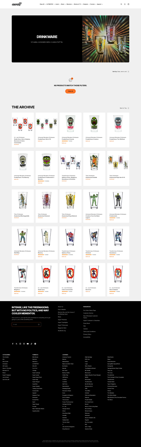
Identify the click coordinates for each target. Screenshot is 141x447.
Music (62, 4)
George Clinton (66, 408)
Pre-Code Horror (89, 402)
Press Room (86, 323)
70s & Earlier (6, 357)
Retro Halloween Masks (38, 408)
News (59, 317)
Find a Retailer (62, 309)
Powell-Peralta (88, 399)
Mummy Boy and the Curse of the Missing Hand (66, 313)
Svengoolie (110, 366)
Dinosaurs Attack (66, 390)
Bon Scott (64, 370)
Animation (5, 363)
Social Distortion (111, 361)
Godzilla (64, 415)
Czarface (64, 381)
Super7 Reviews (62, 319)
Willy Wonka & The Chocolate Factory (116, 397)
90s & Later (5, 361)
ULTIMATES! (49, 4)
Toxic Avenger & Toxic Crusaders (115, 377)
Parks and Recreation (90, 395)
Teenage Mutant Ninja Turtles (114, 368)
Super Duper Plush (37, 377)
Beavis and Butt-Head (67, 363)
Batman (64, 359)
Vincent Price (110, 388)
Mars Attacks (88, 366)
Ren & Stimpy (88, 408)
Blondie (64, 368)
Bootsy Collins (66, 372)
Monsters (69, 4)
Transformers (110, 379)
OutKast (87, 393)
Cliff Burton (65, 377)
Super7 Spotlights (63, 322)
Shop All (42, 4)
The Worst (110, 399)
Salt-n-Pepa (88, 426)
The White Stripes (111, 395)
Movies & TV (77, 4)
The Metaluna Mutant (90, 368)
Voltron (109, 390)
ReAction (34, 359)
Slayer (108, 359)
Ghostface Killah (66, 413)
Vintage (34, 370)
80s (3, 359)
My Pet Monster (89, 384)
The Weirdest (110, 393)
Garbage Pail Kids (66, 404)
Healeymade (65, 419)
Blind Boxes (35, 357)
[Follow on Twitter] (16, 344)
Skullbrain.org (62, 330)
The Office (87, 390)
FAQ (84, 326)
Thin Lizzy (110, 372)
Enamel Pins (35, 399)
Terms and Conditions (89, 331)
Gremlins (64, 417)
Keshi (33, 402)
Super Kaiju (35, 379)
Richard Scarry (88, 411)
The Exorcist (65, 399)
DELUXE (34, 366)
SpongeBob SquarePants (113, 363)
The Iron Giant (66, 422)
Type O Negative (111, 384)
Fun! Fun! (34, 368)
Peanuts (87, 397)
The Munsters (88, 381)
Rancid (86, 404)
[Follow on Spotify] (35, 344)
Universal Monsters (112, 386)
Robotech (87, 415)
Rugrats (87, 419)
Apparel (99, 4)
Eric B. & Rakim (66, 397)
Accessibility (86, 337)
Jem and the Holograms (68, 426)
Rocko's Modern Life (90, 417)
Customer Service (88, 313)
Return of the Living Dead (91, 406)
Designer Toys (36, 395)
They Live (109, 370)
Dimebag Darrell (66, 388)
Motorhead (87, 379)
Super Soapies (36, 386)
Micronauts (88, 372)
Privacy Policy (87, 334)
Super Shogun (36, 381)
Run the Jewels (89, 422)
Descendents (65, 386)
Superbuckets (35, 411)
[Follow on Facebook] (13, 344)
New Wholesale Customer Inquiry (90, 317)
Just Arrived (6, 377)
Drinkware (34, 397)
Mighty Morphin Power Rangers (93, 375)
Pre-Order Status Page (89, 310)
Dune (63, 393)
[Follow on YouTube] (28, 344)
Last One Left (6, 379)
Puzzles (34, 406)
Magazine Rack (62, 328)
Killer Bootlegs (88, 357)
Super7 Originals (7, 375)
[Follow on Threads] (24, 344)
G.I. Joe (64, 406)
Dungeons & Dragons (67, 395)
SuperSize (34, 384)
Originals (85, 4)
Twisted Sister (110, 381)
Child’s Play (65, 375)
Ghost (64, 411)
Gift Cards (5, 366)
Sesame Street (88, 429)
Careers (85, 329)
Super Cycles (35, 375)
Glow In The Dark (7, 368)
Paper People (35, 404)
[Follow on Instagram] (20, 344)
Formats (92, 4)
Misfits (86, 377)
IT (62, 424)
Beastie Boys (65, 361)
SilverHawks (110, 357)
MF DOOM (87, 370)
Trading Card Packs (37, 388)
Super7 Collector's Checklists (91, 320)
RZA (86, 424)
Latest (57, 4)
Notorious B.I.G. (89, 386)
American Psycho (66, 357)
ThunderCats (110, 375)
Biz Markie (64, 366)
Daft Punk (64, 384)
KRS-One (87, 359)
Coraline (64, 379)
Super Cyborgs (36, 372)
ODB (86, 388)
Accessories (35, 390)
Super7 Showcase (63, 325)
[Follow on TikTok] (31, 344)
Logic (86, 363)
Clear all (70, 91)
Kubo (86, 361)
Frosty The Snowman (67, 402)
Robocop (87, 413)
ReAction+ (35, 361)
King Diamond (65, 429)
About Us (60, 306)
